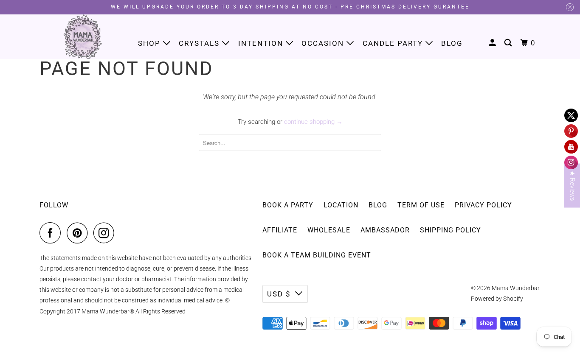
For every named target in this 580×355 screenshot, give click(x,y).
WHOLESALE (328, 230)
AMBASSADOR (385, 230)
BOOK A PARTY (287, 205)
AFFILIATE (279, 230)
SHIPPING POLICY (450, 230)
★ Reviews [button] (572, 185)
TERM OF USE (421, 205)
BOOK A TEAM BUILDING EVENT (316, 255)
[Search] (509, 43)
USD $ (279, 294)
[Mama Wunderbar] (83, 36)
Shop (150, 43)
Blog (452, 43)
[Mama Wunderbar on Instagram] (106, 232)
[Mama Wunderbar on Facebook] (52, 232)
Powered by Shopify (497, 298)
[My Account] (493, 43)
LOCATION (341, 205)
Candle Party (394, 43)
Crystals (200, 43)
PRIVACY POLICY (483, 205)
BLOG (378, 205)
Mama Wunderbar (515, 288)
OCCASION (323, 43)
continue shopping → (313, 122)
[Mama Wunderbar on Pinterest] (79, 232)
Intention (262, 43)
